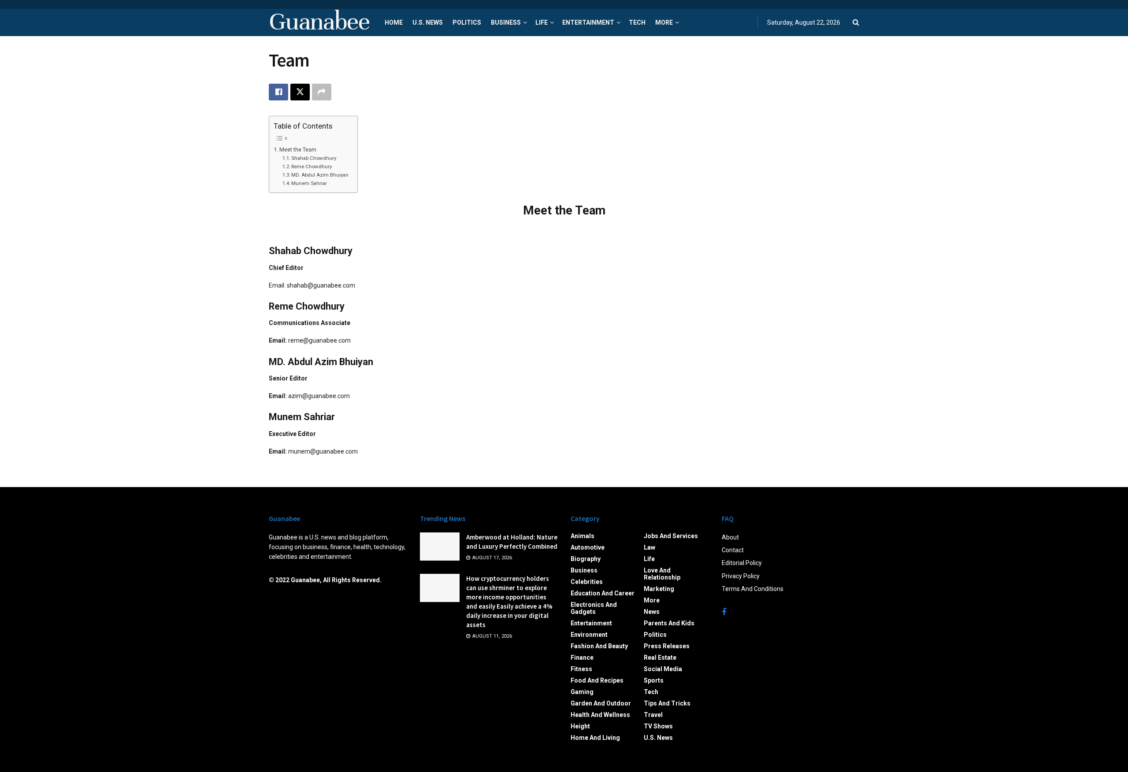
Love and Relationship (662, 574)
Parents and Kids (669, 623)
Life (541, 22)
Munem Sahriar (309, 183)
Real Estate (660, 657)
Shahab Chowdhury (313, 158)
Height (580, 726)
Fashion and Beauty (599, 646)
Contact (733, 550)
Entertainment (588, 22)
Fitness (581, 668)
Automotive (588, 547)
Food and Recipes (597, 680)
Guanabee (319, 22)
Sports (654, 680)
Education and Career (602, 593)
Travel (653, 714)
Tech (637, 22)
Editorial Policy (742, 562)
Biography (586, 558)
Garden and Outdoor (601, 703)
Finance (582, 657)
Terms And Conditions (752, 588)
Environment (589, 634)
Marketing (659, 588)
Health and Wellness (600, 714)
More (664, 22)
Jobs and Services (671, 535)
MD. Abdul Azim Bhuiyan (320, 175)
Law (649, 547)
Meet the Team (297, 149)
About (730, 537)
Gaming (582, 691)
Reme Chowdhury (311, 166)
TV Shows (658, 726)
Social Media (663, 668)
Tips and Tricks (667, 703)
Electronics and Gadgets (594, 608)
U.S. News (427, 22)
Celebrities (587, 581)
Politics (467, 22)
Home (394, 22)
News (652, 611)
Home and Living (595, 737)
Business (506, 22)
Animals (582, 535)
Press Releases (667, 646)
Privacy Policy (741, 576)
